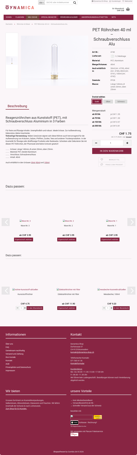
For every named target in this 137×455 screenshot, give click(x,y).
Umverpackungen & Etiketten (94, 17)
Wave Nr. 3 (25, 226)
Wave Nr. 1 (111, 226)
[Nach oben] (7, 451)
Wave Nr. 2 (68, 226)
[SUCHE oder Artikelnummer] (74, 2)
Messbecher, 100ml (112, 294)
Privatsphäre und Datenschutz (18, 367)
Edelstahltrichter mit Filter (68, 294)
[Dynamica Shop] (20, 6)
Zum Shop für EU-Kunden (16, 409)
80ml (38, 162)
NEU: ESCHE (32, 17)
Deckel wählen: (98, 97)
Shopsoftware (59, 452)
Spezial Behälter (48, 17)
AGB (7, 364)
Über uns (9, 344)
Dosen (9, 17)
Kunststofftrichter (25, 294)
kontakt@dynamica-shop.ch (82, 352)
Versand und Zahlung (14, 354)
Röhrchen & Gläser (68, 17)
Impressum (10, 370)
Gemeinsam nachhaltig (15, 350)
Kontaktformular (77, 363)
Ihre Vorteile (11, 357)
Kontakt (9, 360)
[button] (96, 143)
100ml (46, 162)
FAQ (7, 347)
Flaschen (20, 17)
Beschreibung (17, 106)
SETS (114, 17)
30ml (33, 162)
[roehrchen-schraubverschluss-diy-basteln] (54, 61)
